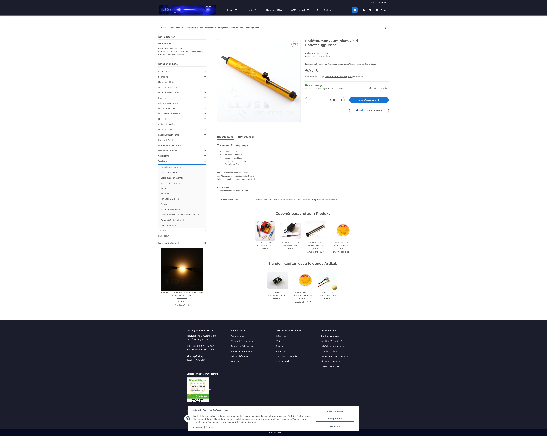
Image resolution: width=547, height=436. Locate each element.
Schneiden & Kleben (170, 209)
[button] (364, 10)
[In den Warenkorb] (219, 37)
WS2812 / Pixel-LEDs (167, 87)
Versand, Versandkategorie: (338, 76)
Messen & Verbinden (170, 183)
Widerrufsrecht (283, 361)
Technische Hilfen (328, 351)
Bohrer (164, 204)
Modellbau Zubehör (167, 150)
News (372, 2)
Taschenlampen (168, 225)
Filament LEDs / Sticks (168, 92)
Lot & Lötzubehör (324, 56)
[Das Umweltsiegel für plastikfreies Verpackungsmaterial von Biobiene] (199, 389)
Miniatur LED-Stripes (168, 103)
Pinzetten (165, 193)
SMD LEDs (163, 76)
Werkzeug (163, 161)
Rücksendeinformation (242, 351)
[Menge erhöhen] (341, 100)
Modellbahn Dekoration (169, 145)
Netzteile (162, 119)
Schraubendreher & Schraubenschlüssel (180, 214)
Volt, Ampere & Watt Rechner (334, 356)
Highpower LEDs (166, 82)
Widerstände (164, 155)
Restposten (163, 235)
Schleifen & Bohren (170, 198)
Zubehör (162, 230)
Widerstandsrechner (330, 361)
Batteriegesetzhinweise (287, 356)
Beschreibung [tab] (225, 137)
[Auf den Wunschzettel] (294, 44)
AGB (278, 341)
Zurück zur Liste (167, 27)
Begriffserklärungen (329, 336)
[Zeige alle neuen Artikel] (204, 243)
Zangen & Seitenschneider (173, 220)
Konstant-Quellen (166, 140)
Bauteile (162, 98)
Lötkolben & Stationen (171, 167)
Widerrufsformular (240, 356)
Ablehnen (335, 426)
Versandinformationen (242, 341)
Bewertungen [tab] (246, 137)
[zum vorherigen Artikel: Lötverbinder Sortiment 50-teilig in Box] (380, 28)
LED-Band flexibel (166, 108)
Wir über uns (237, 336)
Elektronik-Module (167, 124)
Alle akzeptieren (335, 411)
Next (198, 279)
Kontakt (382, 2)
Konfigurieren (335, 418)
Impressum (198, 427)
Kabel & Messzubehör (168, 134)
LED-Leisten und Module (170, 113)
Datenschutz (212, 427)
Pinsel (163, 188)
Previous (165, 279)
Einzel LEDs (163, 71)
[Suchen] (355, 10)
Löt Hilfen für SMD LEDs (331, 341)
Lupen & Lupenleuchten (172, 177)
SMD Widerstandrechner (332, 346)
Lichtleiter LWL (165, 129)
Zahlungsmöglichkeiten (242, 346)
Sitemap (280, 346)
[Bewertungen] (182, 298)
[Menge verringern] (308, 100)
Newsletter (236, 361)
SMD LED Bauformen (330, 366)
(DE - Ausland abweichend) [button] (337, 88)
